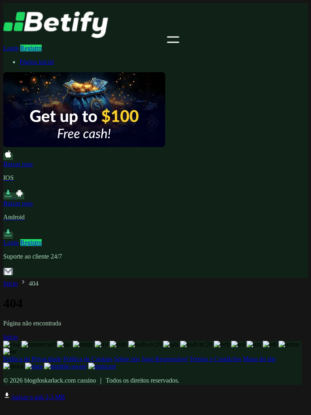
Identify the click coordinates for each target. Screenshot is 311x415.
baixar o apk (38, 397)
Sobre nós (127, 358)
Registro (31, 48)
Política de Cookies (88, 358)
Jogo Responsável (164, 358)
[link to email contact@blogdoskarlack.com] (8, 274)
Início (10, 283)
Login (11, 48)
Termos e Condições (215, 358)
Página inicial (36, 61)
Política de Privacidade (32, 358)
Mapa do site (259, 358)
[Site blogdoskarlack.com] (84, 40)
